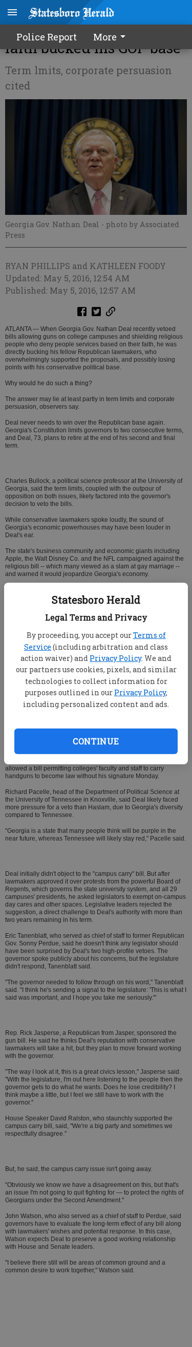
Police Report (46, 37)
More (105, 37)
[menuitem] (112, 37)
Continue (96, 741)
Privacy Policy (115, 658)
